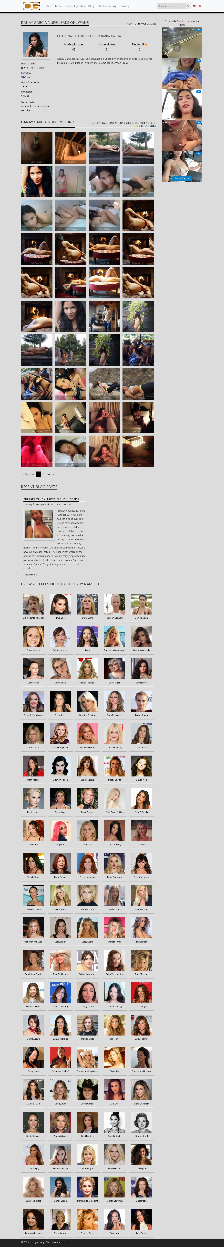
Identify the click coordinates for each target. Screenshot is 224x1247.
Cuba (27, 77)
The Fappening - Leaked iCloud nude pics (51, 499)
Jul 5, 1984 (29, 67)
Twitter (35, 106)
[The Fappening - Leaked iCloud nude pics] (39, 524)
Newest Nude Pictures (112, 123)
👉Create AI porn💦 (146, 126)
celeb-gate (39, 504)
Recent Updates (75, 6)
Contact (65, 1242)
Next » (50, 474)
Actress (25, 95)
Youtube (25, 110)
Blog (91, 6)
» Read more (30, 574)
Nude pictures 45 (73, 46)
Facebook (26, 106)
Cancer (24, 86)
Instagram (45, 106)
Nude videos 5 (107, 46)
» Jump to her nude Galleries (141, 23)
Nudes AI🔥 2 (140, 46)
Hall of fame (54, 6)
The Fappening (106, 6)
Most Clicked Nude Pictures (140, 123)
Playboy (125, 6)
